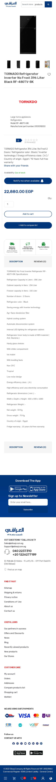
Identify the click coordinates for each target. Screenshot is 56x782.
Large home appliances (21, 117)
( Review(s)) (30, 142)
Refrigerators (16, 120)
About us (8, 606)
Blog (6, 642)
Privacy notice (11, 597)
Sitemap (8, 588)
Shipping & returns (13, 592)
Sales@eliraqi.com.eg (13, 543)
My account (9, 674)
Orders (7, 678)
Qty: (50, 198)
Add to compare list (29, 225)
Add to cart (28, 214)
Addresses (9, 683)
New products (10, 651)
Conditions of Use (12, 602)
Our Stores (9, 656)
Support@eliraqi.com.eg (15, 546)
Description (16, 261)
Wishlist (7, 697)
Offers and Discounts (14, 633)
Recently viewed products (16, 647)
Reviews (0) (40, 261)
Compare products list (14, 687)
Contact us (9, 611)
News (6, 638)
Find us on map (14, 569)
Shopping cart (11, 692)
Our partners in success (15, 628)
